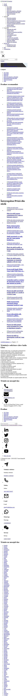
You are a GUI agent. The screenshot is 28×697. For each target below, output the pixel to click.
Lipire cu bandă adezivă (13, 39)
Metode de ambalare (12, 42)
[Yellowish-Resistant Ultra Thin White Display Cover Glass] (15, 311)
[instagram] (6, 442)
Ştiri (5, 47)
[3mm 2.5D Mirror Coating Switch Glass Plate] (15, 255)
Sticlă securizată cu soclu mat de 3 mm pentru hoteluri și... (14, 238)
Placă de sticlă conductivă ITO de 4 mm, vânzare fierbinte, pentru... (15, 162)
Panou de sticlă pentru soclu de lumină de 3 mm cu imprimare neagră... (15, 326)
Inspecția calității (11, 40)
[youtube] (6, 453)
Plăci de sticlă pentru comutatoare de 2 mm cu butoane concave (15, 215)
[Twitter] (6, 437)
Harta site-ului (7, 455)
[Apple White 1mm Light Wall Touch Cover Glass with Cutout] (15, 266)
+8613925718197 (8, 389)
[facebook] (6, 448)
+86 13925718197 (8, 491)
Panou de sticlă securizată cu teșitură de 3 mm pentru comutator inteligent (15, 153)
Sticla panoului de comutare (13, 22)
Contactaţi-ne (7, 49)
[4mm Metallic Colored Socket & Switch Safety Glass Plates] (15, 223)
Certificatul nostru (11, 46)
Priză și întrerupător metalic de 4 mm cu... (13, 226)
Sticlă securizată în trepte (13, 190)
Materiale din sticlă (11, 29)
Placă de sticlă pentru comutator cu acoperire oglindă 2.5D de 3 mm (14, 260)
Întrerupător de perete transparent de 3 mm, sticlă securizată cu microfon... (15, 124)
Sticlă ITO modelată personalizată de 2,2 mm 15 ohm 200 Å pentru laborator (15, 133)
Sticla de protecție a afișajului (14, 11)
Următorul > (7, 342)
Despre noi (6, 43)
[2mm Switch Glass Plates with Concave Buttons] (15, 210)
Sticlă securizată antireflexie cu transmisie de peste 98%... (14, 92)
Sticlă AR (9, 8)
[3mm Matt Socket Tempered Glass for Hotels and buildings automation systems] (15, 233)
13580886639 (7, 523)
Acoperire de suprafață (12, 37)
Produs (5, 5)
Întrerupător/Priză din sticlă (13, 12)
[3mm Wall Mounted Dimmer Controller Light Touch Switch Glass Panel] (15, 276)
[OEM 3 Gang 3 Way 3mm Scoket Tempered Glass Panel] (15, 287)
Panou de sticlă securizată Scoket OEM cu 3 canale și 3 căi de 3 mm (15, 292)
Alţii (8, 15)
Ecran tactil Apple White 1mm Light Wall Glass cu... (15, 270)
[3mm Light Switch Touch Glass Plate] (15, 244)
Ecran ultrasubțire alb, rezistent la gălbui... (14, 315)
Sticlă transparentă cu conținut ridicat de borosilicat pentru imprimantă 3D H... (14, 143)
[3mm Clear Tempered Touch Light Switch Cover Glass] (15, 298)
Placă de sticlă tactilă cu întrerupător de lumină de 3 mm (15, 249)
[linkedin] (6, 432)
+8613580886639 (8, 391)
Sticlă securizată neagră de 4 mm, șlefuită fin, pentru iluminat (15, 106)
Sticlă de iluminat (11, 13)
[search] (2, 52)
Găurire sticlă (10, 33)
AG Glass (9, 6)
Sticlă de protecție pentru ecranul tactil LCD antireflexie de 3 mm (15, 99)
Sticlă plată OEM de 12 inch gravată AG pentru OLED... (14, 185)
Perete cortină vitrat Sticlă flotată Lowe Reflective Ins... (15, 178)
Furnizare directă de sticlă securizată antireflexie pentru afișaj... (14, 169)
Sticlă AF (9, 9)
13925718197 (7, 539)
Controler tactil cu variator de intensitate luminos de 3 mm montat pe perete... (15, 281)
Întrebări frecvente (11, 45)
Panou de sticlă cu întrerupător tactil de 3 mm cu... (15, 337)
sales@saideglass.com (9, 397)
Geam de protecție (11, 19)
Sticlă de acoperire (11, 18)
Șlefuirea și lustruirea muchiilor (14, 32)
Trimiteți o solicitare (8, 475)
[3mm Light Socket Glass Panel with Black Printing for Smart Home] (15, 321)
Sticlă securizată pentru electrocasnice (16, 21)
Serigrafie (9, 36)
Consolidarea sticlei (11, 35)
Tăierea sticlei (10, 30)
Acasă (5, 4)
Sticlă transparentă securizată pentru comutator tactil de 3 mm (15, 303)
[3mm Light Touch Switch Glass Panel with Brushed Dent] (15, 332)
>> (11, 342)
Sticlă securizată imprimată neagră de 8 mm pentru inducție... (15, 114)
